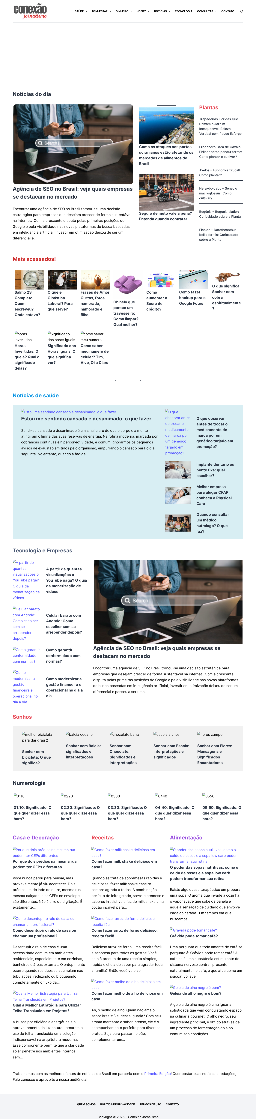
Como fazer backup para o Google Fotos (192, 298)
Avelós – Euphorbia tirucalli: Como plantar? (220, 172)
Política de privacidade (117, 1104)
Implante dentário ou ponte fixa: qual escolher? (215, 470)
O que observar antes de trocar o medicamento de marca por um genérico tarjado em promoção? (214, 432)
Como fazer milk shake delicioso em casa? (124, 864)
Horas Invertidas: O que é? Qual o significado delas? (27, 357)
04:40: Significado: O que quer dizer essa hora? (175, 813)
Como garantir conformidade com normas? (63, 656)
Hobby (141, 11)
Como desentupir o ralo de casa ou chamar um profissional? (44, 933)
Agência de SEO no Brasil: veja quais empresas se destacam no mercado (73, 193)
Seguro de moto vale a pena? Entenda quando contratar (165, 216)
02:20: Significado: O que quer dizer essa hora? (80, 813)
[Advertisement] (128, 51)
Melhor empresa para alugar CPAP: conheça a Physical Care (214, 495)
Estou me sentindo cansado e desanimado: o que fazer (86, 419)
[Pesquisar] (241, 11)
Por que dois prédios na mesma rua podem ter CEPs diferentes (45, 864)
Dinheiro (122, 11)
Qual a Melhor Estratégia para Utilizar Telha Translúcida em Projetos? (47, 1008)
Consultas (205, 11)
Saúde (79, 11)
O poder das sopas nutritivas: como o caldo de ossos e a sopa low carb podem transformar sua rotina (204, 873)
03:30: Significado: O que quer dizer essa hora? (127, 813)
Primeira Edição (157, 1074)
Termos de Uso (150, 1104)
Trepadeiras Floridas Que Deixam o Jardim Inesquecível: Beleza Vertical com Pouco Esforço (220, 126)
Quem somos (86, 1104)
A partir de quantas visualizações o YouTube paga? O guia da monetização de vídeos (66, 580)
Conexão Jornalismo (143, 1117)
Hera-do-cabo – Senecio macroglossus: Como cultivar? (218, 193)
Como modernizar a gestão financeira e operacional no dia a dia (64, 687)
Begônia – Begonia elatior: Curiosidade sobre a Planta (220, 214)
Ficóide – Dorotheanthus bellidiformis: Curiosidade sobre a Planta (218, 235)
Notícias (160, 11)
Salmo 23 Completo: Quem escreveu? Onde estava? (27, 303)
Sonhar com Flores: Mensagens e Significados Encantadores (214, 754)
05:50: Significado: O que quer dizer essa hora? (221, 813)
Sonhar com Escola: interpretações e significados (171, 751)
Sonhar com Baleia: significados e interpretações (83, 751)
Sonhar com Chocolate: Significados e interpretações (123, 754)
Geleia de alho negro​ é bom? (195, 993)
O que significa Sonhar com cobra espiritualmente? (226, 297)
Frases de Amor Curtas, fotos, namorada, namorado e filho (95, 303)
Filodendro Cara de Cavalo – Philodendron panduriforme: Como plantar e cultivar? (221, 152)
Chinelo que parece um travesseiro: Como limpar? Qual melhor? (125, 313)
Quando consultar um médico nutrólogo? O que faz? (212, 523)
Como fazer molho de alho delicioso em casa (127, 996)
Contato (227, 11)
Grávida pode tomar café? (194, 936)
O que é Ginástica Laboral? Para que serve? (60, 300)
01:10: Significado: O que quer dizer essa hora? (33, 813)
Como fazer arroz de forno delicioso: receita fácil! (124, 933)
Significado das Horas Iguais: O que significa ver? (62, 354)
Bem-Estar (100, 11)
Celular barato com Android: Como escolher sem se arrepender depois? (64, 623)
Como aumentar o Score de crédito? (156, 300)
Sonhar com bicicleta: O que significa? (36, 757)
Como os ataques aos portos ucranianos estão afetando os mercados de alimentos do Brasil (166, 155)
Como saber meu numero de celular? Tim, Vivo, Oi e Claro (95, 354)
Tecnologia (183, 11)
